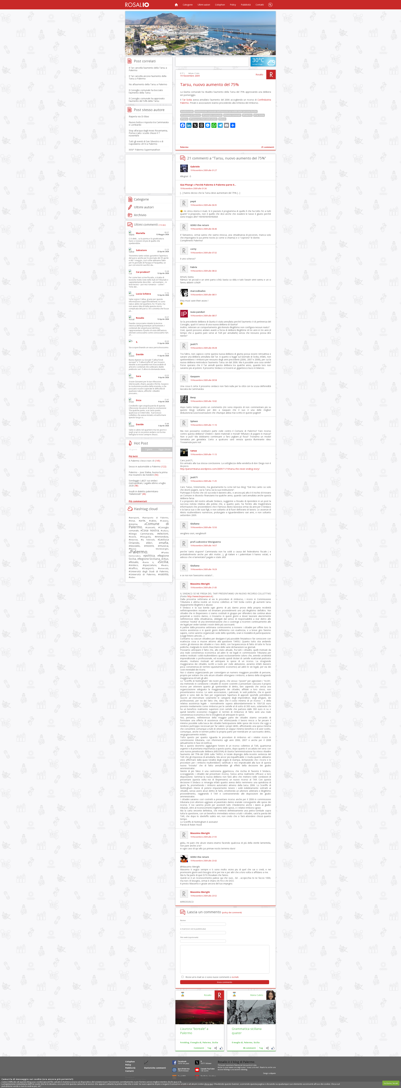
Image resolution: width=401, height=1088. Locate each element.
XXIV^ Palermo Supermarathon (144, 149)
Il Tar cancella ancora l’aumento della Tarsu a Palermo (147, 77)
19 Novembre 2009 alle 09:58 (203, 380)
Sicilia (257, 1042)
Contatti (260, 4)
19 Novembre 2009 (190, 76)
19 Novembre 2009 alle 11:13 (203, 454)
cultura (165, 530)
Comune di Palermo (149, 525)
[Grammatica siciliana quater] (251, 1012)
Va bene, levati (391, 1083)
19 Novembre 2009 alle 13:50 (203, 527)
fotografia (146, 536)
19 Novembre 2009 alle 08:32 (203, 271)
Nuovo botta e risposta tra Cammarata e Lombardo (149, 123)
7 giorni (148, 449)
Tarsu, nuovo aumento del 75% (209, 84)
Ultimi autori (204, 4)
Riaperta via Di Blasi (139, 116)
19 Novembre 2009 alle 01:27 (203, 170)
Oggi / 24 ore (164, 449)
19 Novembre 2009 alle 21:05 (203, 587)
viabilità (163, 574)
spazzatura (150, 565)
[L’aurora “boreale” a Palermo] (199, 1012)
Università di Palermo (142, 574)
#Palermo (247, 115)
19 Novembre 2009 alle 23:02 (203, 860)
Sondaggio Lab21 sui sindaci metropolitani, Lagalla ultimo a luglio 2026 (147, 483)
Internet (134, 539)
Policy (233, 4)
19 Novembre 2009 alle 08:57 (203, 315)
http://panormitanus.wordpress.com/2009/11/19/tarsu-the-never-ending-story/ (220, 468)
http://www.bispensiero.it (199, 596)
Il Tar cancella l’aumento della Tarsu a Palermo (148, 69)
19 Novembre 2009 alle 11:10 (203, 425)
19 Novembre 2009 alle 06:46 (203, 229)
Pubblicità (246, 4)
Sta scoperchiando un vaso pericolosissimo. (149, 347)
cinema (133, 524)
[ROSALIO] (137, 4)
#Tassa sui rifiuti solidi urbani (203, 119)
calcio (153, 520)
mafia (164, 543)
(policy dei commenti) (232, 912)
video (132, 577)
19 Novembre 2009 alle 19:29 (203, 569)
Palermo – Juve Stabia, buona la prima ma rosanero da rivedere (148, 473)
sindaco (134, 565)
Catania (164, 520)
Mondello (135, 545)
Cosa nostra (150, 530)
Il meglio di (237, 1042)
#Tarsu (184, 119)
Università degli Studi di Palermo (149, 571)
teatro (165, 565)
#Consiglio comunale (212, 115)
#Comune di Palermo (190, 115)
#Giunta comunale (232, 115)
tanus (193, 450)
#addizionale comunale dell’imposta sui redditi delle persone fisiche (226, 111)
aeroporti (134, 517)
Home (176, 4)
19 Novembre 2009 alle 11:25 (203, 481)
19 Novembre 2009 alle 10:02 (203, 401)
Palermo (184, 147)
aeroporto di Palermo (156, 517)
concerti (151, 527)
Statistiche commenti (155, 1068)
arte (142, 520)
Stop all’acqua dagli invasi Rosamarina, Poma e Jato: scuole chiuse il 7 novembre (148, 133)
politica (150, 555)
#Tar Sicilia (259, 115)
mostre (150, 546)
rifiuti (165, 558)
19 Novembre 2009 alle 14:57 (203, 545)
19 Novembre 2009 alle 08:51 (203, 294)
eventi (133, 536)
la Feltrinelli (148, 539)
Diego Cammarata (141, 533)
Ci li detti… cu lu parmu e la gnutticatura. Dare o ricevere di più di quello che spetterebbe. (146, 241)
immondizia (162, 536)
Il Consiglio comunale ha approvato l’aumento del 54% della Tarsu (147, 99)
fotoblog (226, 1069)
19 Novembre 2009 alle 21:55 (203, 837)
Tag (261, 1048)
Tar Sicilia (187, 99)
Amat (132, 520)
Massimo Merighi (200, 583)
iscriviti (235, 977)
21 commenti (267, 147)
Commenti (199, 1048)
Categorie (188, 4)
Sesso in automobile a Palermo (147, 466)
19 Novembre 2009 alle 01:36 (193, 188)
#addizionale (187, 111)
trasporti (148, 568)
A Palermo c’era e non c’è (144, 460)
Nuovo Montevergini (149, 548)
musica (163, 546)
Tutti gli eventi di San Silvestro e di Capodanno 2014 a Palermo (146, 142)
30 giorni (133, 449)
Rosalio (259, 74)
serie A (149, 562)
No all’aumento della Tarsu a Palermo (148, 84)
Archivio (140, 215)
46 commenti (249, 1048)
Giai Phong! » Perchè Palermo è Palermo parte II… (208, 184)
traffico (134, 568)
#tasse (222, 119)
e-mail (256, 1067)
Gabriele (195, 166)
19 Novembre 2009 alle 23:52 (203, 895)
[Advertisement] (200, 33)
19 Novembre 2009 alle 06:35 (203, 205)
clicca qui (208, 1084)
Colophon (220, 4)
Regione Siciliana (149, 559)
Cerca (270, 4)
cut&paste (272, 1073)
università (163, 568)
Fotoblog (184, 1042)
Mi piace (273, 1048)
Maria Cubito (256, 995)
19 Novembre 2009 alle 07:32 (203, 252)
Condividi (267, 1048)
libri (150, 543)
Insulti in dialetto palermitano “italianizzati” (143, 492)
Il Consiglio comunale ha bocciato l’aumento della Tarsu (146, 91)
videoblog (243, 1069)
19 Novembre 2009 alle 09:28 (203, 348)
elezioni (163, 533)
